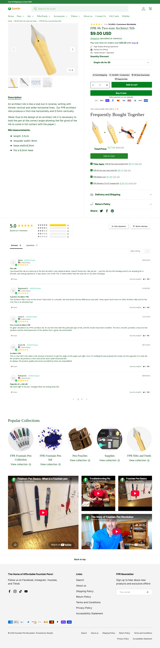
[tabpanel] (43, 127)
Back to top (80, 559)
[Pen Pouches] (80, 439)
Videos (74, 16)
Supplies (110, 455)
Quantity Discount (99, 56)
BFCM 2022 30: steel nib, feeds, (25, 21)
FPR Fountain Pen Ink (50, 457)
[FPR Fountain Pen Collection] (21, 439)
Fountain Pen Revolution (25, 633)
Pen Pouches (79, 455)
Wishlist (126, 16)
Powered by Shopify (44, 633)
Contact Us (100, 16)
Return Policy (83, 596)
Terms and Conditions (88, 602)
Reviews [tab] (14, 245)
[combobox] (79, 9)
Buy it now (121, 93)
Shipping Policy (85, 591)
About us (88, 16)
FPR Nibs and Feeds (139, 455)
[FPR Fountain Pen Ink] (50, 439)
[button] (144, 279)
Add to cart (131, 84)
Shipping (94, 38)
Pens (19, 16)
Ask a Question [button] (120, 226)
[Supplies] (109, 439)
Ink (29, 16)
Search (80, 580)
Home (11, 16)
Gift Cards (114, 16)
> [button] (86, 399)
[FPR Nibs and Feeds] (139, 439)
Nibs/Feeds (42, 16)
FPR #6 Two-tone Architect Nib (50, 21)
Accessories (59, 16)
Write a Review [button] (142, 226)
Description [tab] (15, 97)
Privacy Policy (84, 607)
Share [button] (15, 279)
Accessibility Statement (89, 613)
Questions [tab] (30, 245)
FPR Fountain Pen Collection (21, 457)
